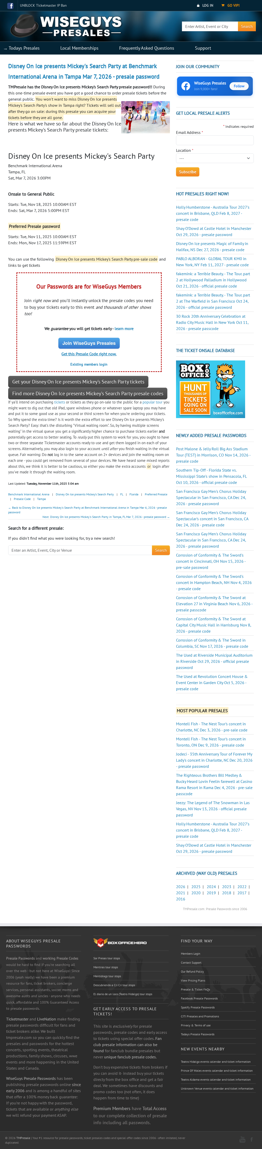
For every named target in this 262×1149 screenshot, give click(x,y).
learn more (124, 328)
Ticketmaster (17, 1019)
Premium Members (111, 1108)
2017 (241, 892)
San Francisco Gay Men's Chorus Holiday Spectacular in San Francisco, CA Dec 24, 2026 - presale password (211, 497)
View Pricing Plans (193, 980)
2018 (226, 892)
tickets (59, 402)
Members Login (190, 953)
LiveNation (46, 1019)
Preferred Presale (156, 494)
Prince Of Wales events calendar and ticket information (217, 1070)
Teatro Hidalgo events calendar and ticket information (216, 1061)
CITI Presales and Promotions (200, 1016)
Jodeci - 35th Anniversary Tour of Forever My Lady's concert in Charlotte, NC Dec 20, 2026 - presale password (214, 760)
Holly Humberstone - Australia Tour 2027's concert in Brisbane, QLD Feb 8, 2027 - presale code (212, 213)
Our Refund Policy (192, 971)
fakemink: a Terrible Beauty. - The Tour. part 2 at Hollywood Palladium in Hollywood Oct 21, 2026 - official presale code (213, 280)
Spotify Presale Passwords (198, 1007)
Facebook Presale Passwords (199, 998)
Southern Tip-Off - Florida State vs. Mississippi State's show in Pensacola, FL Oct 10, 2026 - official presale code (211, 476)
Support (203, 48)
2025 (196, 886)
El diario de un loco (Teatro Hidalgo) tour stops (122, 994)
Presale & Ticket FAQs (195, 989)
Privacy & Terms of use (196, 1025)
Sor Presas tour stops (106, 958)
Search (247, 26)
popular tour (152, 402)
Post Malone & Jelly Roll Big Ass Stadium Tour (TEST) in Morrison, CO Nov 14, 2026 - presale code (213, 455)
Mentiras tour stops (105, 967)
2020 (196, 892)
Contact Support (191, 962)
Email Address (189, 132)
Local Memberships (79, 48)
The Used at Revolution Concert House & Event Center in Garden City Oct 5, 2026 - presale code (212, 682)
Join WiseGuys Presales (89, 343)
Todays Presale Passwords (197, 1034)
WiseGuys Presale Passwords (31, 1078)
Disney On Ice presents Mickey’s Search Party (85, 494)
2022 (242, 886)
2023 (226, 886)
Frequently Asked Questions (146, 48)
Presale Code (22, 499)
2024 (211, 886)
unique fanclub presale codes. (130, 1056)
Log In (207, 5)
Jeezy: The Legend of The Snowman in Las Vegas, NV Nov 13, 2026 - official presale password (213, 808)
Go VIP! (232, 5)
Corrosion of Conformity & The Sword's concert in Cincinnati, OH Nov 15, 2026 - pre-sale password (211, 561)
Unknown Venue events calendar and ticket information (217, 1088)
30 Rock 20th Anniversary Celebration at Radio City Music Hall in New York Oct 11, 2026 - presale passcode (212, 322)
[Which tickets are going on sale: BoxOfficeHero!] (120, 942)
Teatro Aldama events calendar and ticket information (216, 1079)
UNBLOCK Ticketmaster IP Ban (43, 5)
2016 (180, 898)
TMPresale (23, 1138)
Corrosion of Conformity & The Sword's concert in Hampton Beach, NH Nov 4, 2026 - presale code (214, 582)
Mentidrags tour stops (107, 976)
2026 (180, 886)
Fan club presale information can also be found (127, 1044)
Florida (133, 494)
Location (184, 150)
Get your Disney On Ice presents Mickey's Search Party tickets (78, 381)
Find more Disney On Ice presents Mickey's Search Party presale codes (87, 393)
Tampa (41, 499)
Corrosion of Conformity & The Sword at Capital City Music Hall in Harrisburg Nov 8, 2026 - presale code (213, 625)
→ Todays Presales (21, 48)
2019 (211, 892)
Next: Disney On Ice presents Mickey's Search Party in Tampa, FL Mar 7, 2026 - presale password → (106, 517)
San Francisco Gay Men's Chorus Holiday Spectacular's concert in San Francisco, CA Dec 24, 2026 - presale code (212, 518)
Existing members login (88, 364)
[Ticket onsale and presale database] (210, 388)
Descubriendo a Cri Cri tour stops (114, 985)
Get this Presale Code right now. (88, 353)
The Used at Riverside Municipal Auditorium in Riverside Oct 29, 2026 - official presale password (214, 661)
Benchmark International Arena (28, 494)
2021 (180, 892)
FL (121, 494)
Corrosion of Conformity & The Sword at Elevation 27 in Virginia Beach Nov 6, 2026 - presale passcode (214, 603)
